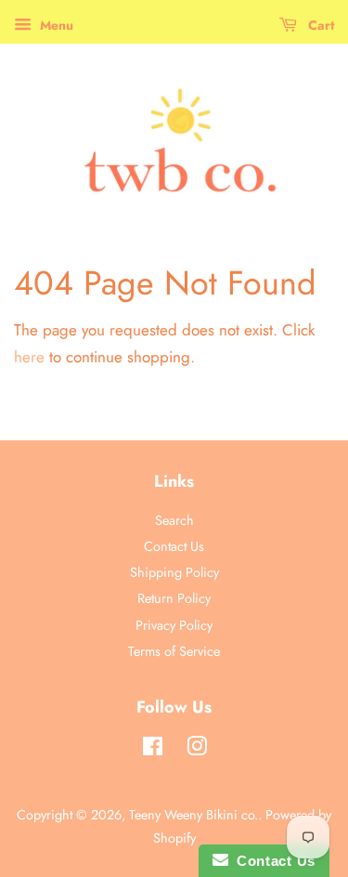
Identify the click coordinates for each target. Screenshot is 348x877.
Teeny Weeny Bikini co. (193, 814)
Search (174, 520)
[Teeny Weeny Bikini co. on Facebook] (152, 749)
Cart (319, 25)
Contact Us (174, 546)
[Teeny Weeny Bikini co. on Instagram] (197, 749)
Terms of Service (174, 651)
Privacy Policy (174, 625)
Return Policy (174, 598)
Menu (54, 25)
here (29, 357)
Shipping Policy (174, 572)
